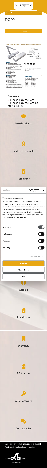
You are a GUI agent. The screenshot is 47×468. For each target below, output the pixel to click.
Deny (23, 276)
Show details (35, 257)
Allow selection (23, 270)
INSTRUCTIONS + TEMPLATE (21, 100)
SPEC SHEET (24, 31)
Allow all (23, 263)
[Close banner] (43, 190)
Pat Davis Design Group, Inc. (25, 447)
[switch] (41, 234)
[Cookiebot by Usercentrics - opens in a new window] (29, 190)
